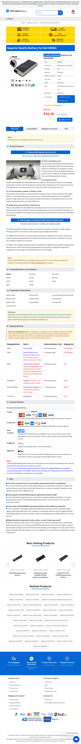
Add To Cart (66, 120)
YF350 (31, 285)
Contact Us (48, 699)
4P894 (8, 278)
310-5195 (32, 274)
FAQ (46, 685)
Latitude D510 (56, 302)
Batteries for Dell (32, 23)
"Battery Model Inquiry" (38, 263)
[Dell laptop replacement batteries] (16, 10)
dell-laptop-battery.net (26, 735)
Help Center (48, 682)
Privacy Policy (13, 688)
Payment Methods (15, 706)
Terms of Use (13, 691)
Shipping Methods (14, 702)
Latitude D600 (33, 302)
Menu (10, 19)
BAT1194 (54, 278)
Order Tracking (13, 699)
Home (23, 23)
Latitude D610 (33, 295)
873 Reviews (58, 105)
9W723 (31, 278)
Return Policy (49, 688)
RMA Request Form (51, 691)
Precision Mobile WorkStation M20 (62, 295)
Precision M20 (10, 299)
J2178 (8, 281)
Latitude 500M (34, 299)
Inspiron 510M (10, 302)
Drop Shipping (13, 709)
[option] (23, 67)
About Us (12, 682)
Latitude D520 (11, 306)
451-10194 (55, 274)
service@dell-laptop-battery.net (55, 702)
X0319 (54, 281)
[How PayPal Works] (51, 719)
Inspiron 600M (10, 295)
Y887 (8, 285)
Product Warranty (14, 685)
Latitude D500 (56, 299)
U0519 (31, 281)
